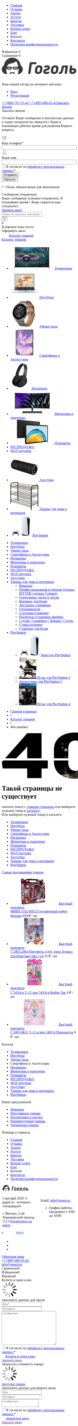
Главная (16, 5)
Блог (13, 32)
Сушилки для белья (33, 628)
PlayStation (40, 535)
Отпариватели (29, 609)
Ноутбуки (46, 297)
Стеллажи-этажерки (34, 613)
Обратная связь (13, 1256)
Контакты (17, 40)
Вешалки (25, 585)
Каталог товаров (21, 235)
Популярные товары (25, 1113)
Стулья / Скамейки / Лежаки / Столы (46, 621)
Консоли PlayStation (55, 655)
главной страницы (40, 807)
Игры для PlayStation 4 (53, 704)
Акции (15, 13)
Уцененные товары (24, 1125)
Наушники (39, 388)
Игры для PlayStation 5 (53, 677)
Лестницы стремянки (35, 605)
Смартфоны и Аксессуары (29, 833)
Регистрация (19, 95)
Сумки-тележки (30, 625)
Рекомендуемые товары (27, 1121)
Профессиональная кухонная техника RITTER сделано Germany (47, 591)
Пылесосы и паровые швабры (41, 617)
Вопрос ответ (20, 29)
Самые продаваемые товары (23, 872)
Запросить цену (17, 1418)
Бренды (16, 21)
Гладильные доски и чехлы (39, 597)
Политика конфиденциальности (34, 44)
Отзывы (16, 9)
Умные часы (48, 326)
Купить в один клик (20, 1356)
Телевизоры (63, 268)
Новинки (17, 1109)
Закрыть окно (12, 210)
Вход (14, 91)
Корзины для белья (33, 601)
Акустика (46, 480)
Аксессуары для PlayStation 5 (40, 681)
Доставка (17, 25)
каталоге (33, 811)
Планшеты (62, 443)
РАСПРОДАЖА (22, 447)
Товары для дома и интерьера (32, 861)
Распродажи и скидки (26, 1117)
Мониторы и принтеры (27, 841)
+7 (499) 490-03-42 (54, 1196)
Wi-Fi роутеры (20, 451)
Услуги (15, 17)
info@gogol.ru (60, 1200)
